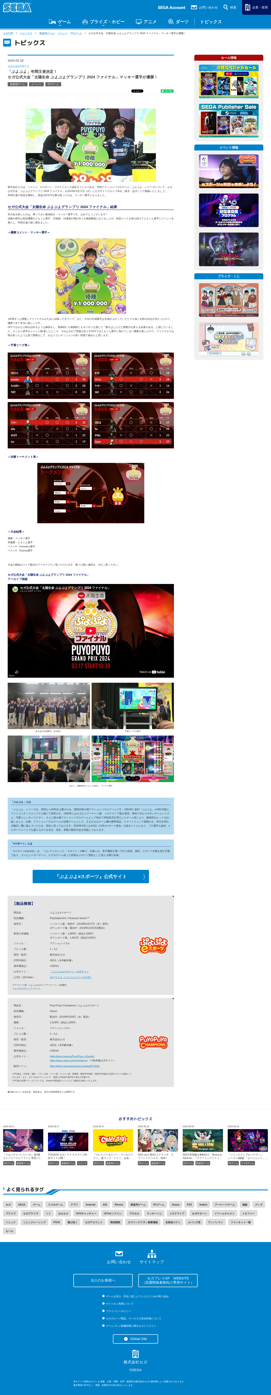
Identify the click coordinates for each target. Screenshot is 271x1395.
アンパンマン (215, 1222)
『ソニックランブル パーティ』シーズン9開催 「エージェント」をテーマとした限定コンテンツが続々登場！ (248, 1156)
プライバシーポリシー (118, 1311)
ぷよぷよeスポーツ (18, 66)
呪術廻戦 (115, 1222)
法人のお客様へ (103, 1280)
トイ (48, 1213)
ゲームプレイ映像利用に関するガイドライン (131, 1326)
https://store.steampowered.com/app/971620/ (75, 1066)
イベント (63, 33)
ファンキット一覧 (241, 1222)
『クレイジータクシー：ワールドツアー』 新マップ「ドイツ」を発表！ (113, 1156)
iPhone (119, 1204)
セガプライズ (30, 1213)
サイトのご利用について (120, 1303)
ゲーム (64, 21)
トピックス (211, 21)
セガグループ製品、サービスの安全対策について (133, 1318)
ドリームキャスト (225, 1213)
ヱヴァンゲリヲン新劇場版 (143, 1222)
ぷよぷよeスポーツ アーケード (26, 988)
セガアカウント (94, 1222)
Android (90, 1204)
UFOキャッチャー (86, 1213)
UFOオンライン (113, 1213)
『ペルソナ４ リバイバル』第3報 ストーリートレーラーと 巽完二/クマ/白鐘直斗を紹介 (23, 1156)
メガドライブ (176, 1213)
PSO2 (56, 1222)
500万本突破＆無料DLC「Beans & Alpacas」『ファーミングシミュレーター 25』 (202, 1156)
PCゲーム (76, 33)
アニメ (150, 21)
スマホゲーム (247, 1163)
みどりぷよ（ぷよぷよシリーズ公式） (71, 977)
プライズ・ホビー (107, 21)
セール (9, 1231)
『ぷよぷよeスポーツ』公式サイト (91, 876)
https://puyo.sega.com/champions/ (69, 1060)
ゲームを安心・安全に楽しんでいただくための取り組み (137, 1296)
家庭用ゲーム (46, 33)
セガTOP (8, 33)
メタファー (248, 1213)
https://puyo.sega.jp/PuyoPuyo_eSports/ (72, 1056)
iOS (105, 1204)
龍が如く (73, 1222)
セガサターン (199, 1213)
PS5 (189, 1204)
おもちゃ (63, 1213)
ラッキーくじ (154, 1213)
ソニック (11, 1222)
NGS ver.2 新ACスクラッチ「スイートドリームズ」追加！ (156, 1156)
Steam (175, 1204)
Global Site (138, 1339)
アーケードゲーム (225, 1204)
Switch (203, 1204)
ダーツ (182, 21)
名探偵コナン (173, 1222)
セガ (8, 1204)
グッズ (259, 1204)
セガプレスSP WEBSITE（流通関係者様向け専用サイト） (168, 1280)
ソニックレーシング (34, 1222)
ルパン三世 (194, 1222)
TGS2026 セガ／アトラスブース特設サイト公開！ (67, 1156)
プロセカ (134, 1213)
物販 (244, 1204)
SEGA (21, 1204)
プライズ (11, 1213)
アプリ (74, 1204)
